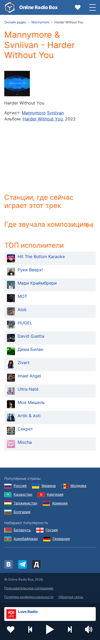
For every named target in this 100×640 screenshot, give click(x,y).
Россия (20, 486)
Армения (60, 503)
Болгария (22, 512)
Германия (61, 539)
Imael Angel (29, 375)
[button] (50, 629)
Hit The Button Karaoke (41, 256)
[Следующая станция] (69, 629)
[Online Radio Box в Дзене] (36, 564)
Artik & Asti (29, 415)
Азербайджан (26, 539)
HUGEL (25, 322)
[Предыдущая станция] (30, 629)
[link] (9, 7)
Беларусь (22, 530)
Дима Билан (30, 349)
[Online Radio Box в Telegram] (22, 564)
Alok (22, 309)
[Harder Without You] (17, 83)
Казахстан (23, 494)
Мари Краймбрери (37, 283)
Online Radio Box (38, 7)
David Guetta (31, 336)
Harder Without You (43, 118)
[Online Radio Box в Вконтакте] (8, 564)
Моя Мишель (31, 402)
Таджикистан (25, 503)
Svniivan (55, 112)
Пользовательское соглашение (28, 588)
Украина (48, 486)
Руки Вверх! (30, 269)
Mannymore (34, 112)
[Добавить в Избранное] (10, 629)
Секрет (25, 429)
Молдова (78, 486)
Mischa (25, 442)
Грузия (52, 530)
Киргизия (55, 494)
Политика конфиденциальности (28, 597)
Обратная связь (70, 597)
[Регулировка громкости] (89, 629)
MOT (22, 296)
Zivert (24, 362)
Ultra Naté (28, 389)
